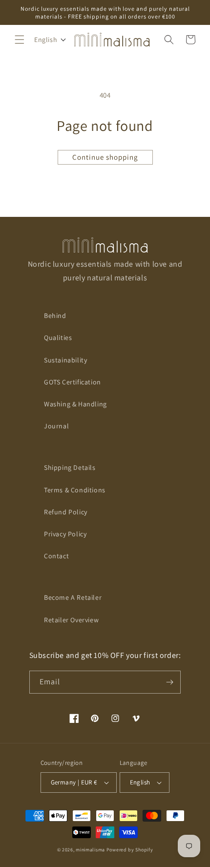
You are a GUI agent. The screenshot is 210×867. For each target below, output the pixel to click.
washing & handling (75, 404)
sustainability (65, 360)
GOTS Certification (72, 382)
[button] (19, 39)
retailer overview (71, 619)
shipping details (70, 467)
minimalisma (90, 849)
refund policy (65, 512)
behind (55, 315)
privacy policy (65, 533)
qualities (58, 337)
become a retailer (73, 597)
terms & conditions (74, 490)
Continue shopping (105, 157)
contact (56, 555)
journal (56, 426)
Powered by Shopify (129, 849)
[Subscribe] (169, 682)
